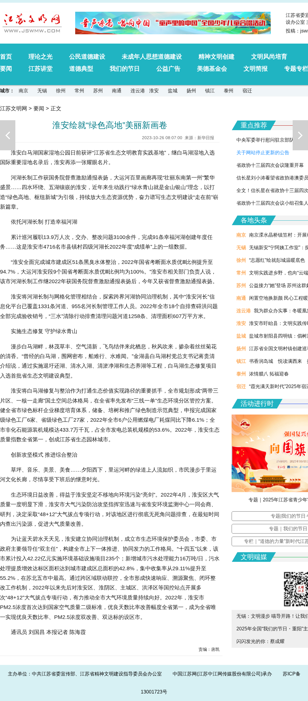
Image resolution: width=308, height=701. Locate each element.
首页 (6, 56)
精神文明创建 (217, 56)
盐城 (172, 90)
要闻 (6, 68)
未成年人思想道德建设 (152, 56)
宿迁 (247, 90)
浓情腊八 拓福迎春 (269, 373)
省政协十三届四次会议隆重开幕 (270, 165)
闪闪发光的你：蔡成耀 (260, 641)
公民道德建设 (87, 56)
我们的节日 (125, 68)
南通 (117, 90)
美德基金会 (212, 68)
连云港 (138, 90)
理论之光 (41, 56)
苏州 (98, 90)
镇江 (210, 90)
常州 (79, 90)
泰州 (228, 90)
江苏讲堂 (41, 68)
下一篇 (300, 135)
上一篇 (7, 135)
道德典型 (81, 68)
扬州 (191, 90)
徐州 (61, 90)
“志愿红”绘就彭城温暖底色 (277, 260)
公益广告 (168, 68)
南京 (23, 90)
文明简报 (256, 68)
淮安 (154, 90)
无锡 (42, 90)
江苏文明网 (13, 109)
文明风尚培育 (269, 56)
